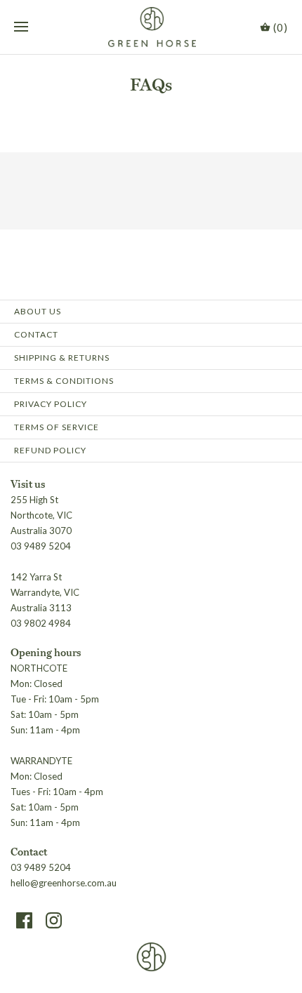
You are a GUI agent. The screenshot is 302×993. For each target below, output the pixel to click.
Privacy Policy (50, 404)
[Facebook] (24, 920)
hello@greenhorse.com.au (64, 882)
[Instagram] (54, 920)
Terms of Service (56, 427)
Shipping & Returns (62, 357)
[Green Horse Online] (151, 27)
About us (37, 311)
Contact (36, 334)
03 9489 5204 (41, 867)
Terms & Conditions (64, 380)
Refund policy (50, 450)
